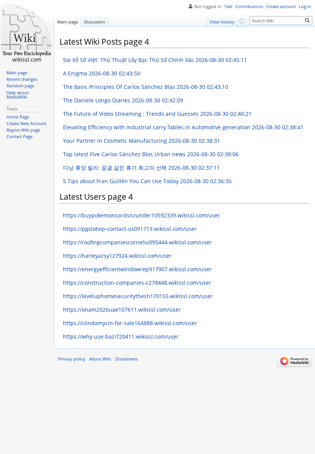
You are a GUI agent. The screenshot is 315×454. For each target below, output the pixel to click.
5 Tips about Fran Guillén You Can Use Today (147, 181)
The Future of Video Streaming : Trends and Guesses (157, 113)
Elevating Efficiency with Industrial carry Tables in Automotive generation (183, 127)
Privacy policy (71, 359)
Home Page (18, 117)
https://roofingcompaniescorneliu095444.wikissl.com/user (137, 242)
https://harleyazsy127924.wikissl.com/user (117, 255)
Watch (242, 20)
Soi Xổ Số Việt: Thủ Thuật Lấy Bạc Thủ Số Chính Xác (155, 59)
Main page (67, 22)
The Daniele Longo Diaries (123, 100)
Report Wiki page (23, 130)
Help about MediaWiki (18, 95)
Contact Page (20, 136)
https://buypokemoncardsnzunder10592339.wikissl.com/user (141, 215)
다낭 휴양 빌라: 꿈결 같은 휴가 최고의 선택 (141, 167)
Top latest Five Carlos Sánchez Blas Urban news (151, 154)
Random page (20, 85)
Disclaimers (126, 359)
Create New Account (26, 123)
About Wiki (100, 359)
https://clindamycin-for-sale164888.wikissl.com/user (130, 323)
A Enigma (101, 73)
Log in (305, 6)
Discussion (94, 22)
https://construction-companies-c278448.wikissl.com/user (137, 282)
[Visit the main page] (27, 31)
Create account (281, 6)
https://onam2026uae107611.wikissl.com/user (122, 309)
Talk (228, 6)
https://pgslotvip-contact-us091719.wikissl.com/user (130, 228)
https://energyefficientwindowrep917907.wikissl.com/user (137, 269)
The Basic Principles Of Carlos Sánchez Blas (145, 86)
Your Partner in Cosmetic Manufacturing (141, 140)
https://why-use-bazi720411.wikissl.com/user (121, 336)
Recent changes (22, 79)
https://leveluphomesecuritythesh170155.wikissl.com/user (138, 296)
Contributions (249, 6)
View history (222, 22)
